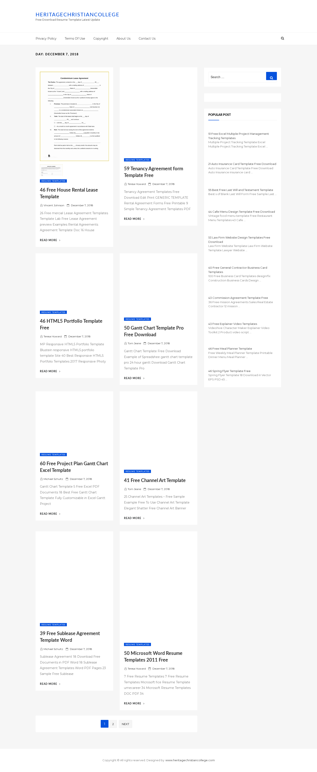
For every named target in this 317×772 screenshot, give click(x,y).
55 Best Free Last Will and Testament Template (240, 190)
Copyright (100, 38)
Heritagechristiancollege (77, 14)
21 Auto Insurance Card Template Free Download (242, 164)
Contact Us (147, 38)
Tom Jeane (134, 343)
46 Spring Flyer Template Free (229, 371)
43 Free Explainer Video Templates (232, 324)
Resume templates (53, 181)
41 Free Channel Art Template (155, 480)
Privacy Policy (46, 38)
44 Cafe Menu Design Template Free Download (241, 211)
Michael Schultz (53, 479)
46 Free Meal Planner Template (230, 348)
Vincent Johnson (54, 205)
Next (125, 724)
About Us (123, 38)
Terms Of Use (75, 38)
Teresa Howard (137, 184)
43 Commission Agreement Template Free (238, 297)
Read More (50, 240)
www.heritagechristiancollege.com (190, 760)
